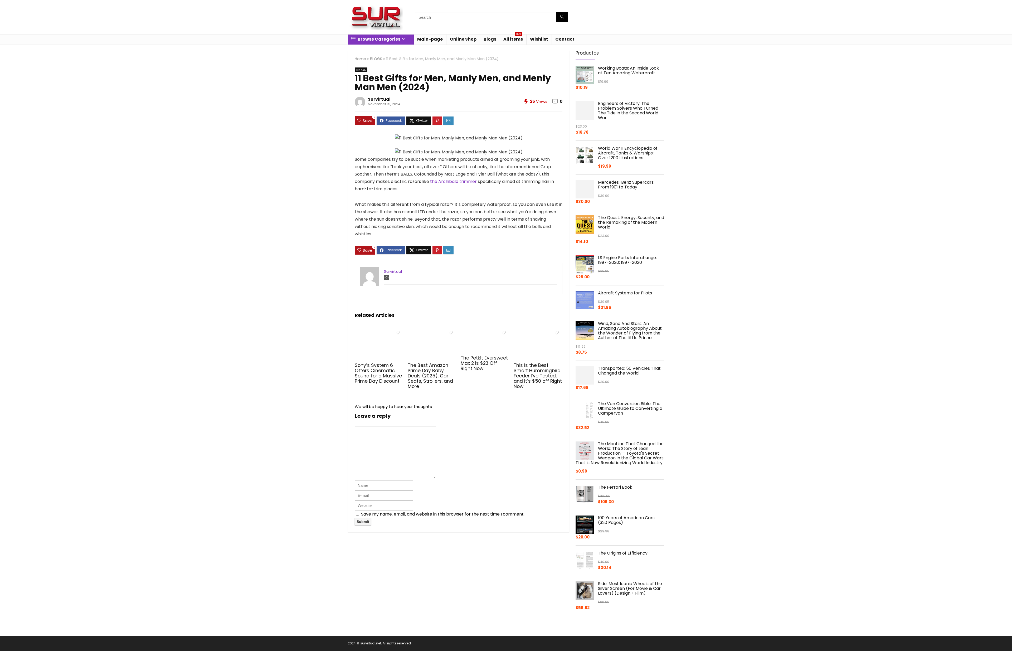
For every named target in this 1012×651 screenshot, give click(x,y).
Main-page (430, 39)
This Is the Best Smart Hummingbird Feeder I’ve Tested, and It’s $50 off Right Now (538, 376)
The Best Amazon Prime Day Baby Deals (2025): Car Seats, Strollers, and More (430, 376)
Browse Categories (378, 39)
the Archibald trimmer (453, 181)
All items (513, 38)
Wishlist (539, 39)
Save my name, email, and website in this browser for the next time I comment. (442, 514)
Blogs (490, 39)
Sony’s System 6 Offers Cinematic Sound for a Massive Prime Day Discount (378, 373)
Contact (565, 39)
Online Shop (463, 39)
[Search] (562, 17)
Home (360, 58)
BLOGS (376, 58)
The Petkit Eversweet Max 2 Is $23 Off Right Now (484, 363)
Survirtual (379, 99)
